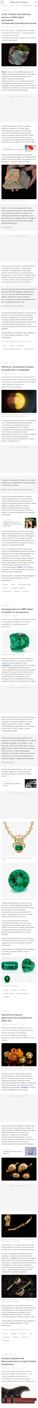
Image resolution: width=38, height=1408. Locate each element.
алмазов (31, 558)
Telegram (31, 333)
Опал (4, 72)
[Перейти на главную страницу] (19, 2)
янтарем (24, 1087)
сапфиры (12, 506)
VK (2, 335)
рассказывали (24, 554)
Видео (18, 5)
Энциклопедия (26, 5)
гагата (13, 1258)
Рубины (4, 506)
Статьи (11, 5)
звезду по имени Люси (19, 563)
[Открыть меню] (2, 2)
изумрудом (6, 665)
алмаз (20, 567)
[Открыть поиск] (36, 2)
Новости (4, 5)
